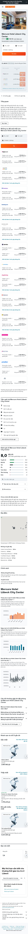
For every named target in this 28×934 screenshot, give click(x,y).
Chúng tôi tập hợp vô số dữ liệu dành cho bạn (12, 915)
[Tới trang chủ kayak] (10, 7)
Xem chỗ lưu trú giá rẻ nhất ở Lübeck (21, 773)
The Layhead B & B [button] (6, 828)
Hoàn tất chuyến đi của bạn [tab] (10, 878)
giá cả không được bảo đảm (8, 907)
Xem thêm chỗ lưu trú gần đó (21, 740)
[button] (26, 2)
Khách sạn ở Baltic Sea (8, 929)
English (16, 3)
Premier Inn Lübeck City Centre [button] (9, 794)
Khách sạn (12, 926)
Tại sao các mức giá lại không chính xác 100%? (13, 918)
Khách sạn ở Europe (20, 926)
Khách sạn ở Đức (5, 927)
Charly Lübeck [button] (5, 759)
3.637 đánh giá (18, 39)
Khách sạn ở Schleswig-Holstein (17, 927)
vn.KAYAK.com (5, 926)
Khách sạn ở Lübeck (9, 891)
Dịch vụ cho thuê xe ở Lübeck (11, 889)
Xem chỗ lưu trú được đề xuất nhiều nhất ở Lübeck (21, 808)
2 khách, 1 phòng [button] (8, 50)
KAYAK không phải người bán (10, 912)
